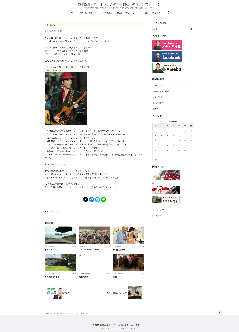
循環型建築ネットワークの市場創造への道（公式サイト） (119, 4)
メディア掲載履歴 (104, 12)
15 (185, 140)
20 (173, 145)
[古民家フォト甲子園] (153, 184)
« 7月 (155, 159)
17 (155, 145)
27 (173, 150)
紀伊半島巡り (158, 97)
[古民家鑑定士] (166, 203)
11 (161, 140)
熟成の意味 (83, 277)
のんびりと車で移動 (161, 91)
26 (167, 150)
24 (155, 150)
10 (155, 140)
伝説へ (88, 313)
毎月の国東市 (158, 103)
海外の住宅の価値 (52, 277)
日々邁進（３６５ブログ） (151, 12)
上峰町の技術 (158, 85)
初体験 (155, 108)
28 (179, 150)
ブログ (75, 313)
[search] (191, 29)
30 (191, 150)
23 (191, 145)
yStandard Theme (107, 329)
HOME (71, 12)
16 (191, 140)
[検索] (168, 13)
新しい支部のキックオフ (117, 292)
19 (167, 145)
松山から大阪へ (119, 249)
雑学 (61, 31)
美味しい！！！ (119, 277)
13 (173, 140)
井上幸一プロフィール (126, 12)
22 (185, 145)
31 (155, 155)
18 (161, 145)
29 (185, 150)
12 (167, 140)
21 (179, 145)
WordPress (134, 329)
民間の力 (66, 292)
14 (179, 140)
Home (47, 313)
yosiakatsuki (118, 329)
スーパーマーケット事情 (89, 249)
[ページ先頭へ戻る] (219, 312)
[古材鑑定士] (166, 194)
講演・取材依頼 (86, 12)
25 (161, 150)
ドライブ (48, 249)
